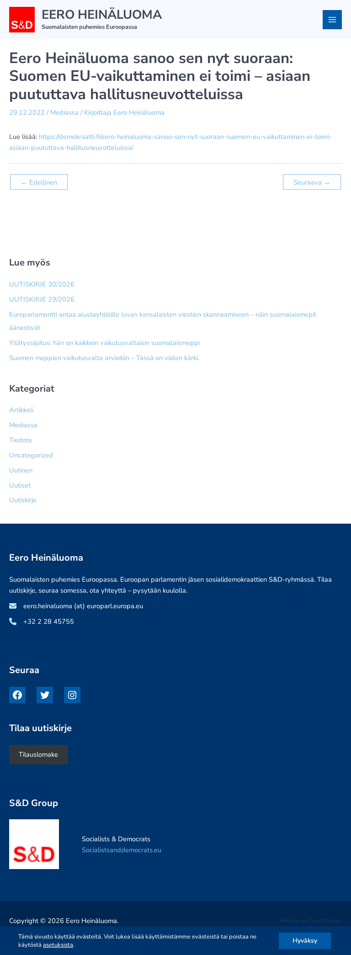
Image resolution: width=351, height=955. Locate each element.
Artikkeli (21, 409)
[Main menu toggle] (332, 19)
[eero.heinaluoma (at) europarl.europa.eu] (76, 605)
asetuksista (58, 945)
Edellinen (39, 182)
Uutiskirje (23, 499)
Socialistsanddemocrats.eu (121, 849)
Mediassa (64, 112)
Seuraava (311, 182)
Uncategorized (31, 455)
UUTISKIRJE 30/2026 (41, 284)
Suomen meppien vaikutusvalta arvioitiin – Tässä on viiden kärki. (104, 357)
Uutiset (20, 485)
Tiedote (20, 440)
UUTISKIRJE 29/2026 (41, 299)
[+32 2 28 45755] (41, 621)
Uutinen (20, 470)
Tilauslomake (38, 754)
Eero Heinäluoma (102, 14)
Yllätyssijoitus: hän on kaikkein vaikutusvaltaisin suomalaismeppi (104, 342)
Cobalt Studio (325, 920)
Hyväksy (304, 940)
